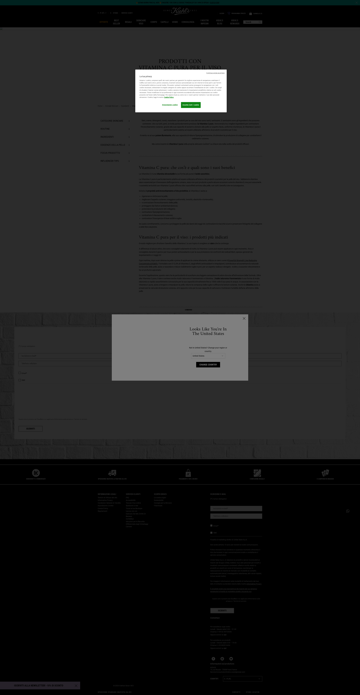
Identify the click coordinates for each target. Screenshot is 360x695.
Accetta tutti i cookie (191, 105)
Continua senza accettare (215, 73)
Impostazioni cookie (170, 105)
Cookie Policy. (169, 97)
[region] (181, 91)
